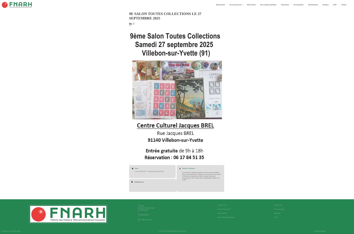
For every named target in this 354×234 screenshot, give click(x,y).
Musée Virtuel (220, 5)
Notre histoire (251, 5)
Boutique (325, 5)
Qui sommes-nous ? (235, 5)
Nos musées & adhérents (268, 5)
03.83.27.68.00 (144, 215)
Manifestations (313, 5)
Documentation (299, 5)
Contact (343, 5)
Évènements (285, 5)
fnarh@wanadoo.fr (145, 220)
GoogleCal (139, 182)
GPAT (335, 5)
